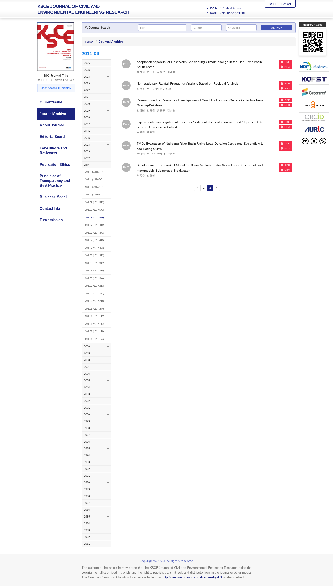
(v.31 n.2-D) (94, 285)
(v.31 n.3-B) (94, 270)
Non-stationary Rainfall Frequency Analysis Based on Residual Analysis (187, 83)
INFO (287, 66)
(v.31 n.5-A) (94, 217)
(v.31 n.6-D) (94, 172)
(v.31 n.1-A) (94, 339)
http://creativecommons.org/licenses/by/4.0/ (192, 577)
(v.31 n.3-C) (94, 263)
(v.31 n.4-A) (94, 248)
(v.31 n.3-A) (94, 278)
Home (89, 42)
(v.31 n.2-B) (94, 301)
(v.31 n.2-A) (94, 308)
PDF (287, 62)
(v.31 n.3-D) (94, 255)
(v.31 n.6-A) (94, 194)
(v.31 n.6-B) (94, 187)
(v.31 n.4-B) (94, 240)
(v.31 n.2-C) (94, 293)
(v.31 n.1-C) (94, 323)
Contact (286, 4)
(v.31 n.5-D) (94, 202)
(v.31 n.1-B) (94, 331)
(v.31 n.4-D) (94, 225)
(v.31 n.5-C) (94, 209)
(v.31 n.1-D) (94, 316)
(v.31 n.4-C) (94, 232)
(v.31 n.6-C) (94, 179)
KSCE (273, 4)
